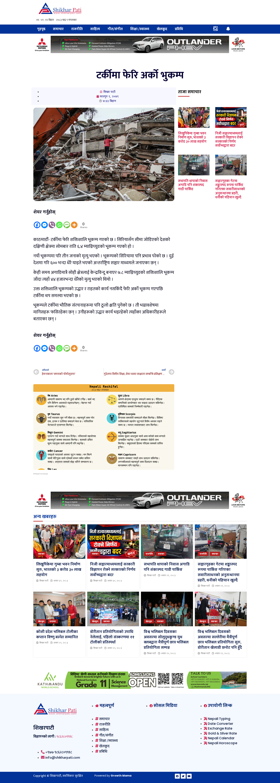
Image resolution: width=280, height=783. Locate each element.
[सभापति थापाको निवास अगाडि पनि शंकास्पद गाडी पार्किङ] (167, 541)
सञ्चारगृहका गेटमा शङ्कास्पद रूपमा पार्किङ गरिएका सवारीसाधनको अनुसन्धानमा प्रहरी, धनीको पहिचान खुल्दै (230, 189)
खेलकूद (162, 29)
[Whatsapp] (59, 222)
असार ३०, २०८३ (114, 580)
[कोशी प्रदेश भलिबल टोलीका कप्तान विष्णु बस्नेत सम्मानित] (59, 609)
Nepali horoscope (41, 474)
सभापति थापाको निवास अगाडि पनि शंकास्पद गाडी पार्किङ (193, 185)
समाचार (58, 29)
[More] (74, 222)
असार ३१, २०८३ (61, 580)
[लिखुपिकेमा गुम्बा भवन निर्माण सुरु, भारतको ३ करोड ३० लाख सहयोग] (59, 541)
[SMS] (66, 222)
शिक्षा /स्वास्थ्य (139, 29)
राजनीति (77, 29)
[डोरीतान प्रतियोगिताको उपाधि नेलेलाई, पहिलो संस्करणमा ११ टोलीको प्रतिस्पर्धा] (113, 609)
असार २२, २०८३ (222, 653)
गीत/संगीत (115, 29)
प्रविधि (179, 29)
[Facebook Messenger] (44, 222)
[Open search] (215, 28)
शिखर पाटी (43, 580)
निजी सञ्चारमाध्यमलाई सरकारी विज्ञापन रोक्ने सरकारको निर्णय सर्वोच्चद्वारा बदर (229, 140)
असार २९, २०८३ (168, 575)
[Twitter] (183, 776)
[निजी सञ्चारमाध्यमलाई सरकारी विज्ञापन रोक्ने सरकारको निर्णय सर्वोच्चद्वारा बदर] (113, 541)
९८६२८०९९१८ (65, 736)
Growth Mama (121, 775)
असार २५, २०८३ (61, 643)
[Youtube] (189, 776)
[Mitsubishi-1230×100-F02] (140, 52)
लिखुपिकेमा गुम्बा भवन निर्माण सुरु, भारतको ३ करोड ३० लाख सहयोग (192, 138)
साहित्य (95, 29)
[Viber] (52, 222)
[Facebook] (37, 222)
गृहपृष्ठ (41, 29)
